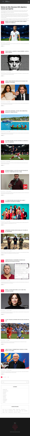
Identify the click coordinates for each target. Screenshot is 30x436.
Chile (5, 409)
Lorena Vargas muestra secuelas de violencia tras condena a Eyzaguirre (16, 82)
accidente (17, 410)
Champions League (18, 409)
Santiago (20, 410)
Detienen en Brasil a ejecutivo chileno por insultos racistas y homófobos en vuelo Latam (16, 171)
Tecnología (5, 400)
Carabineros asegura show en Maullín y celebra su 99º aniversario (16, 231)
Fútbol (7, 340)
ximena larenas (3, 42)
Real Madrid (14, 409)
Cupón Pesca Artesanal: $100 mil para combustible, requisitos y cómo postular (16, 111)
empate (3, 410)
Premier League (10, 409)
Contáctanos (15, 428)
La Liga (14, 410)
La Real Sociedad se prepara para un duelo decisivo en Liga (17, 320)
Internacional (7, 191)
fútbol (3, 409)
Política (4, 392)
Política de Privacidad (15, 427)
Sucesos (7, 280)
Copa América (25, 410)
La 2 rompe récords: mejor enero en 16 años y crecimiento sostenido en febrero (15, 201)
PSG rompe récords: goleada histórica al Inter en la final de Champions (16, 141)
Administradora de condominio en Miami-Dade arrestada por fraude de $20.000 (15, 260)
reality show (6, 410)
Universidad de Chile (10, 410)
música (22, 410)
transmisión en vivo (23, 409)
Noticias (4, 396)
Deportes (7, 42)
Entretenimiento (8, 310)
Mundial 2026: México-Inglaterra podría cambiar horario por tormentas (15, 22)
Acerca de (15, 424)
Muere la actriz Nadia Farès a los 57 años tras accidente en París (15, 290)
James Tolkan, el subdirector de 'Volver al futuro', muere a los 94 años (16, 350)
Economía (7, 131)
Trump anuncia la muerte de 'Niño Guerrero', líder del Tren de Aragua (17, 52)
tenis (7, 409)
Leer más (2, 105)
